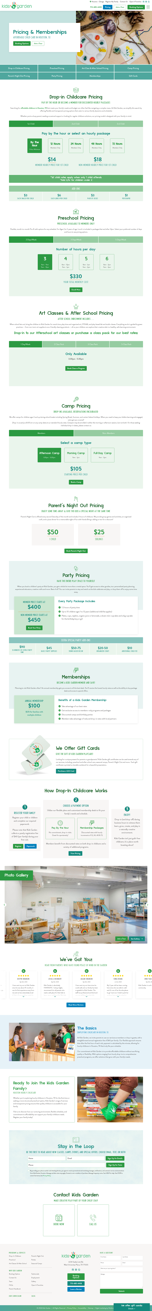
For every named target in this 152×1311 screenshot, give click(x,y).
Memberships (95, 75)
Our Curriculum (15, 1296)
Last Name (125, 1257)
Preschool (12, 1260)
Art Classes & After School (18, 1263)
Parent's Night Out (37, 1256)
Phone (102, 1263)
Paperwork (31, 846)
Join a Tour (120, 7)
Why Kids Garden (15, 1271)
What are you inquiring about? (108, 1268)
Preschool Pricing (57, 68)
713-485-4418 (96, 7)
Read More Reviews (76, 1004)
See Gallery (135, 938)
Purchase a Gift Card (66, 771)
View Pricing (75, 853)
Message (103, 1274)
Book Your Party (34, 627)
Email (124, 1263)
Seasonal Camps (36, 1263)
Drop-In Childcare (15, 1256)
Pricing (107, 7)
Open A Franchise (37, 1285)
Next (147, 905)
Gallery (33, 1281)
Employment (35, 1277)
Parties (33, 1260)
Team (10, 1281)
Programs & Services (17, 1253)
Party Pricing (57, 75)
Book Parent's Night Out (76, 550)
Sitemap (90, 1308)
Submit (121, 1291)
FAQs (11, 1285)
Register (18, 846)
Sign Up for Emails (115, 1158)
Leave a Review (76, 1289)
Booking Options (136, 7)
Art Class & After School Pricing (95, 68)
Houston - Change (98, 1)
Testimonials (35, 1274)
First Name (103, 1257)
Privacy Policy (47, 1176)
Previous (4, 905)
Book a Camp (76, 482)
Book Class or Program (76, 368)
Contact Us (12, 1277)
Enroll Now (76, 289)
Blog (33, 1296)
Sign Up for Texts (115, 1164)
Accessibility (82, 1308)
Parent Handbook (15, 1289)
